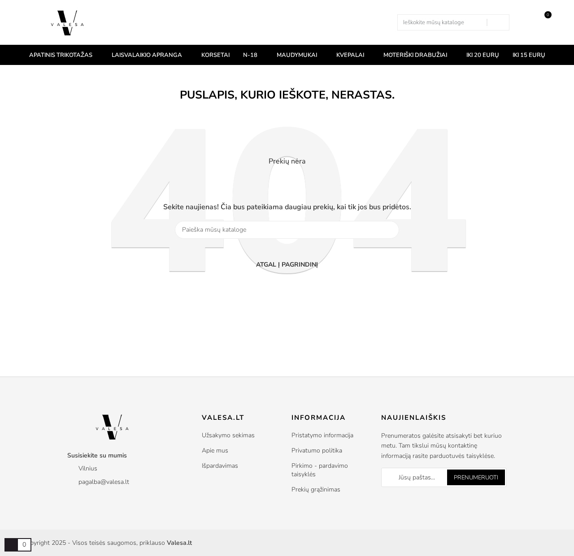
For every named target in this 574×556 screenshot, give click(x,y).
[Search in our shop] (498, 22)
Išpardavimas (220, 465)
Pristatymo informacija (322, 435)
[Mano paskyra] (523, 22)
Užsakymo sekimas (228, 435)
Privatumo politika (316, 450)
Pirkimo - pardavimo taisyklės (319, 469)
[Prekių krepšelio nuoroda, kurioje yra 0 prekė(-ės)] (11, 545)
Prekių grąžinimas (315, 489)
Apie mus (215, 450)
